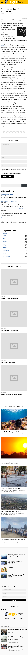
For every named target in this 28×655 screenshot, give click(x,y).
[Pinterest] (12, 132)
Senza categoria (6, 256)
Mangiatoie (11, 567)
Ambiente (5, 233)
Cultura (4, 236)
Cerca (24, 185)
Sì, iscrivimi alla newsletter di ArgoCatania (11, 173)
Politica (4, 255)
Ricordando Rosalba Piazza (7, 194)
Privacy (3, 621)
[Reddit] (21, 132)
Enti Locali (5, 242)
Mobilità (4, 253)
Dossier (4, 239)
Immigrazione (6, 249)
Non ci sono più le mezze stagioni (8, 217)
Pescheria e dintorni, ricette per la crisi (17, 629)
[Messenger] (7, 132)
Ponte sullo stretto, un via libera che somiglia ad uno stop (14, 208)
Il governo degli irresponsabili (8, 362)
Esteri (4, 244)
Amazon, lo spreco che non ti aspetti (9, 298)
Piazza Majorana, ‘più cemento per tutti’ (11, 488)
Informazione (6, 250)
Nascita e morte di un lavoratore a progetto (11, 394)
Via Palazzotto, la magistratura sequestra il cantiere (15, 561)
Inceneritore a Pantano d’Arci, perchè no (11, 511)
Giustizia (5, 247)
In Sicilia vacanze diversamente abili (9, 330)
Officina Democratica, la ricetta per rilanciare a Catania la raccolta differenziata (16, 646)
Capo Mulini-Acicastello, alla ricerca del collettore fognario (13, 540)
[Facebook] (4, 132)
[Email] (24, 132)
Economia (5, 241)
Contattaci (8, 621)
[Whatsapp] (18, 132)
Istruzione (5, 252)
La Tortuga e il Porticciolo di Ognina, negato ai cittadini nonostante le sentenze (17, 575)
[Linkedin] (15, 132)
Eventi (4, 246)
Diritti (4, 238)
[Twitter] (9, 132)
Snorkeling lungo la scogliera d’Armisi (9, 201)
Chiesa (4, 235)
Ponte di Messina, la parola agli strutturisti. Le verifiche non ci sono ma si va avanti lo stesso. (17, 638)
